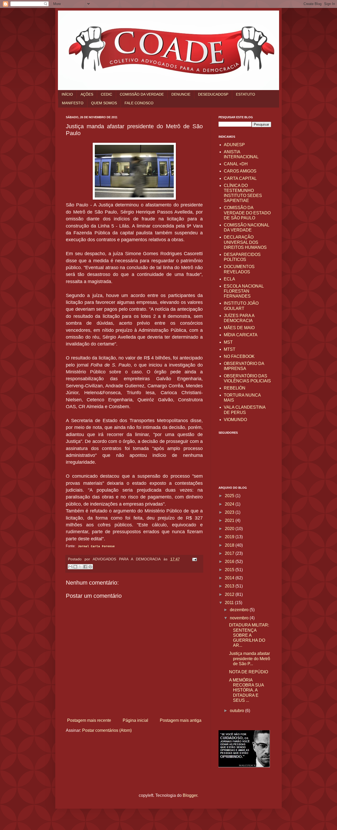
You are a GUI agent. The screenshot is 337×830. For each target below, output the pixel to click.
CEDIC (106, 94)
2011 (230, 602)
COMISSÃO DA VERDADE (142, 94)
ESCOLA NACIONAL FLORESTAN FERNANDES (244, 291)
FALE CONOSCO (139, 103)
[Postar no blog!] (75, 566)
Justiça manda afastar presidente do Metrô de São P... (249, 658)
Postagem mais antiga (180, 720)
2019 (230, 537)
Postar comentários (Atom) (107, 730)
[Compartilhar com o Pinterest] (90, 566)
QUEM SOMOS (104, 103)
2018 (230, 545)
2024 (230, 504)
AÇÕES (87, 94)
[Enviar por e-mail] (70, 566)
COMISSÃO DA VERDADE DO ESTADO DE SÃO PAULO (247, 212)
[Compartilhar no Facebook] (85, 566)
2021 (230, 520)
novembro (240, 618)
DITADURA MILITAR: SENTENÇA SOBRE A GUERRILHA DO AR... (249, 635)
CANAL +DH (236, 164)
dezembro (240, 609)
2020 (230, 528)
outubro (237, 710)
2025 (230, 495)
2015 (230, 569)
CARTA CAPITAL (240, 178)
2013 (230, 586)
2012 (230, 594)
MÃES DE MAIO (239, 327)
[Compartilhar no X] (80, 566)
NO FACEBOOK (239, 356)
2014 (230, 578)
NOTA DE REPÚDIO (248, 672)
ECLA (229, 279)
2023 (230, 512)
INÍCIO (67, 94)
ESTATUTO (245, 94)
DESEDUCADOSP (213, 94)
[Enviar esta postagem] (193, 559)
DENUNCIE (180, 94)
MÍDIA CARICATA (240, 335)
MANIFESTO (72, 103)
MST (228, 342)
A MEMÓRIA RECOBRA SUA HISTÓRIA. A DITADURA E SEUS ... (246, 690)
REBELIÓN (234, 388)
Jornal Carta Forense (96, 546)
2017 (230, 553)
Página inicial (135, 720)
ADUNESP (234, 144)
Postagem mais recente (89, 720)
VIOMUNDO (235, 419)
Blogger (190, 795)
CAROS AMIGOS (240, 171)
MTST (229, 349)
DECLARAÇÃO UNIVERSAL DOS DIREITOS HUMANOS (245, 242)
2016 (230, 561)
